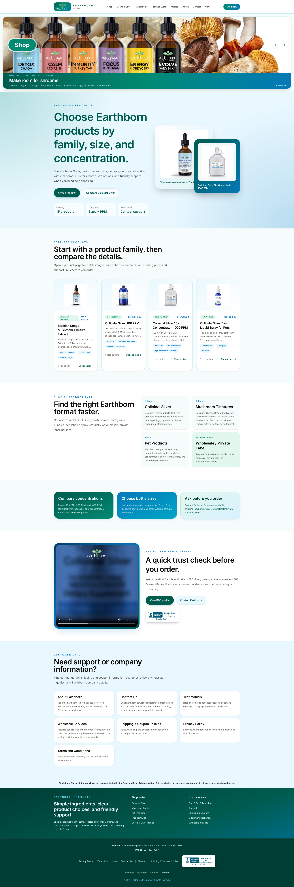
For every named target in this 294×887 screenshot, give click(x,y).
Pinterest (154, 872)
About (186, 6)
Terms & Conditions (107, 861)
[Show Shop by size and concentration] (276, 85)
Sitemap (142, 861)
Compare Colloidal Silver (100, 192)
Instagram (142, 872)
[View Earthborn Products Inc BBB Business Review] (162, 616)
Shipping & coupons (199, 813)
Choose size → (86, 365)
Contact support (133, 211)
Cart (207, 6)
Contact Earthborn (191, 600)
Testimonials (127, 861)
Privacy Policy (86, 861)
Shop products (67, 192)
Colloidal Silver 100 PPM (122, 323)
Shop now (231, 6)
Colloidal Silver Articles (143, 822)
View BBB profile (160, 600)
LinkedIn (165, 872)
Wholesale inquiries (198, 822)
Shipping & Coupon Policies (164, 861)
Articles (174, 6)
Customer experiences (200, 817)
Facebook (130, 872)
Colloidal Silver (124, 6)
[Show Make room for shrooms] (280, 85)
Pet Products (138, 813)
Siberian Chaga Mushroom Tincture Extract (72, 330)
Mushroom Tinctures (142, 808)
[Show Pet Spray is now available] (285, 85)
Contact (197, 6)
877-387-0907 (151, 849)
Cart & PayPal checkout (201, 803)
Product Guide (159, 6)
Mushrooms (142, 6)
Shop (110, 6)
